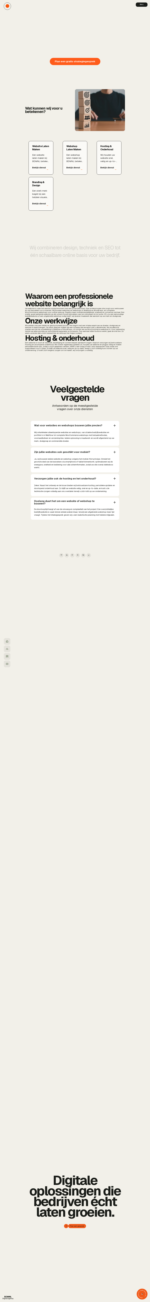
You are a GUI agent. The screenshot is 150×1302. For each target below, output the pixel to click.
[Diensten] (7, 649)
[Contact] (7, 664)
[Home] (7, 641)
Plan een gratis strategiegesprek (75, 61)
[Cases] (7, 656)
